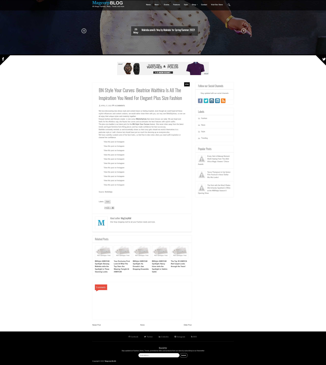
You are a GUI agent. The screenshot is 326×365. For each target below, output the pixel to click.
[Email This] (105, 208)
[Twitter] (206, 101)
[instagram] (211, 101)
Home (142, 325)
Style (187, 84)
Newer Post (96, 325)
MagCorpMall (126, 218)
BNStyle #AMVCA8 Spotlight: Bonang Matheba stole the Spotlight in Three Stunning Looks (102, 266)
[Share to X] (110, 208)
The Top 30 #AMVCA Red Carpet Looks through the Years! (179, 264)
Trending (204, 138)
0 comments (120, 105)
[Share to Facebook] (113, 208)
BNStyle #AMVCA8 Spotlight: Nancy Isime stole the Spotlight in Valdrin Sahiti (159, 266)
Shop (193, 5)
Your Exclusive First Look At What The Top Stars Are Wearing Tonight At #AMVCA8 (122, 266)
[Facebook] (200, 101)
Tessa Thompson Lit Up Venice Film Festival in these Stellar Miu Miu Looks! (218, 174)
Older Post (188, 325)
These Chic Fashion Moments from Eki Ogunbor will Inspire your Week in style (168, 30)
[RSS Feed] (223, 101)
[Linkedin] (217, 101)
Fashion (204, 118)
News (156, 5)
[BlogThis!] (108, 208)
